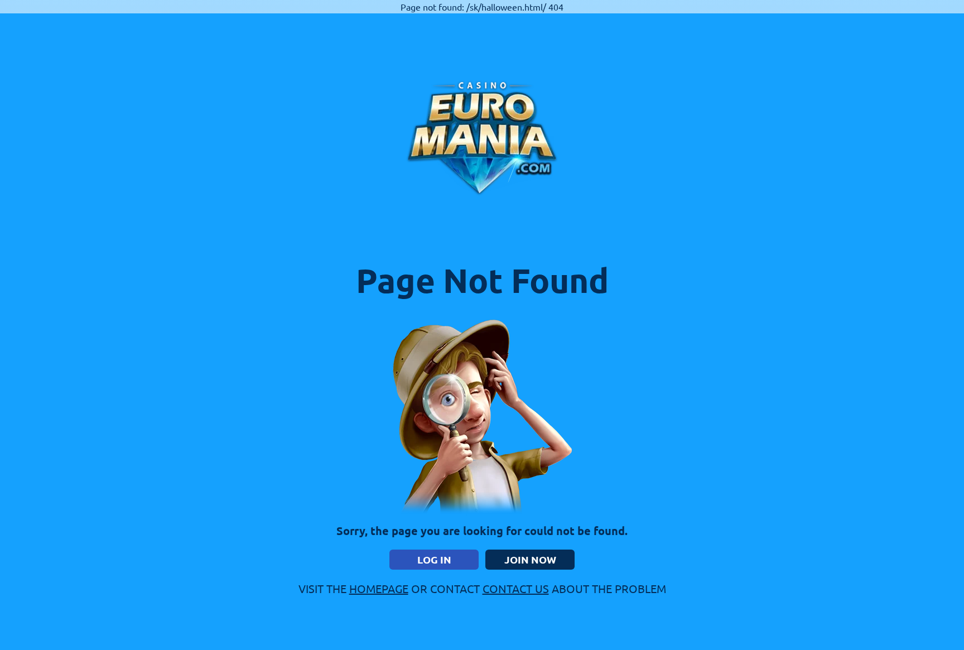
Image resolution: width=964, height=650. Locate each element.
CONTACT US (516, 588)
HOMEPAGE (378, 588)
